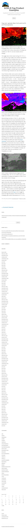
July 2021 (3, 262)
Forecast (3, 455)
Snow (3, 476)
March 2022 (4, 252)
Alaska (3, 435)
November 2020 (5, 275)
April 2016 (4, 352)
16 (12, 501)
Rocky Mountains (5, 474)
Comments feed (5, 516)
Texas (3, 486)
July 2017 (3, 327)
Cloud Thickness (5, 443)
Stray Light (4, 481)
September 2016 (5, 343)
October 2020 (4, 276)
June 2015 (4, 368)
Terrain (3, 484)
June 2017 (4, 329)
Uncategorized (15, 198)
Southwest (4, 479)
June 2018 (4, 309)
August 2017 (4, 325)
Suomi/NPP (4, 483)
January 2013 (4, 415)
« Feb (3, 505)
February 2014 (4, 394)
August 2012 (4, 424)
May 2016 (4, 350)
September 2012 (5, 422)
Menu (14, 18)
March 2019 (4, 298)
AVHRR (3, 438)
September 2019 (5, 293)
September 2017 (5, 324)
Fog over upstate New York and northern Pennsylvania (13, 230)
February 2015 (4, 374)
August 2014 (4, 384)
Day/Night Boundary (6, 447)
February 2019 (4, 299)
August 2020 (4, 280)
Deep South (4, 448)
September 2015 (5, 363)
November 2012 (5, 419)
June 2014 (4, 388)
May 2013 (4, 409)
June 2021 (4, 263)
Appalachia (4, 437)
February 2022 (4, 253)
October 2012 (4, 420)
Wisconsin (4, 489)
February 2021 (4, 270)
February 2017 (4, 335)
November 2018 (5, 302)
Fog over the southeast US (7, 234)
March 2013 (4, 412)
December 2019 (5, 288)
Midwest (3, 463)
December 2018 (5, 301)
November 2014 (5, 379)
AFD (2, 433)
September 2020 (5, 278)
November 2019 (5, 289)
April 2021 (4, 266)
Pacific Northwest (5, 471)
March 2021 (4, 268)
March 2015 (4, 373)
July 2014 (3, 386)
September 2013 (5, 402)
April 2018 (4, 312)
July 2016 (3, 347)
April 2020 (4, 284)
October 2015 (4, 361)
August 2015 (4, 365)
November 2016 (5, 340)
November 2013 (5, 399)
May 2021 (4, 265)
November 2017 (5, 320)
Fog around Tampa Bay (7, 207)
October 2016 (4, 342)
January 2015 (4, 376)
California (4, 442)
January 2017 (4, 337)
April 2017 (4, 332)
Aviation (3, 440)
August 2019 (4, 294)
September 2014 (5, 383)
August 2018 (4, 306)
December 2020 (5, 273)
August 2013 (4, 404)
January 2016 (4, 356)
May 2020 (4, 283)
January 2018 (4, 317)
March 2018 (4, 314)
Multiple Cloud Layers (6, 466)
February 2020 (4, 286)
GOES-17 (3, 458)
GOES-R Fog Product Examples (14, 9)
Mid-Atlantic (4, 461)
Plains (3, 473)
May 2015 (4, 370)
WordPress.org (5, 518)
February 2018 (4, 316)
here (14, 192)
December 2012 (5, 417)
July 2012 (3, 425)
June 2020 (4, 281)
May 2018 (4, 311)
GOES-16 (3, 456)
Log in (3, 513)
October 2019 (4, 291)
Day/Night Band (5, 445)
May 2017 (4, 330)
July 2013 (3, 406)
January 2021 (4, 271)
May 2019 (4, 296)
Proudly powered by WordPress (8, 526)
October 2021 (4, 257)
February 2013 (4, 414)
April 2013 (4, 411)
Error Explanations (5, 453)
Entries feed (4, 515)
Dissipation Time (5, 450)
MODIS (3, 465)
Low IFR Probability (5, 460)
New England (4, 468)
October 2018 (4, 304)
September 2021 (5, 258)
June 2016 (4, 348)
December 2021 (5, 255)
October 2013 (4, 401)
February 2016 (4, 355)
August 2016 (4, 345)
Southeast (4, 478)
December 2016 (5, 338)
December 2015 (5, 358)
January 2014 (4, 396)
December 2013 (5, 397)
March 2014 (4, 393)
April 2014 (4, 391)
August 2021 (4, 260)
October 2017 (4, 322)
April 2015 (4, 371)
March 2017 (4, 334)
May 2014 (4, 389)
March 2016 (4, 353)
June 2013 (4, 407)
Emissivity (4, 451)
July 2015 (3, 366)
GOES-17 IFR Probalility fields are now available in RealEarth (14, 239)
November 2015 (5, 360)
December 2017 (5, 319)
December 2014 (5, 378)
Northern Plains (5, 469)
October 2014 (4, 381)
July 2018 (3, 307)
